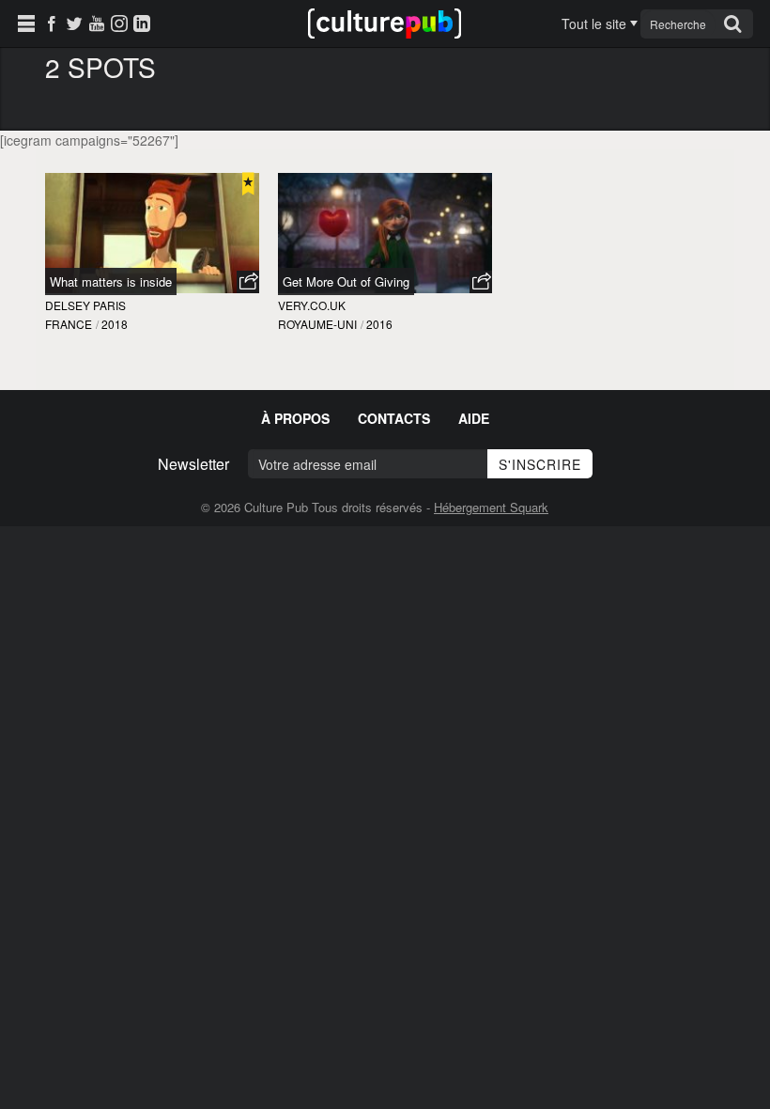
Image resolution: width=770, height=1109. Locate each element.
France (68, 324)
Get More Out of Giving (346, 281)
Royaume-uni (317, 324)
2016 (379, 324)
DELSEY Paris (85, 305)
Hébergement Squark (491, 507)
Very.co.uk (312, 305)
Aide (473, 418)
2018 (114, 324)
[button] (248, 282)
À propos (295, 418)
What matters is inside (111, 281)
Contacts (394, 418)
